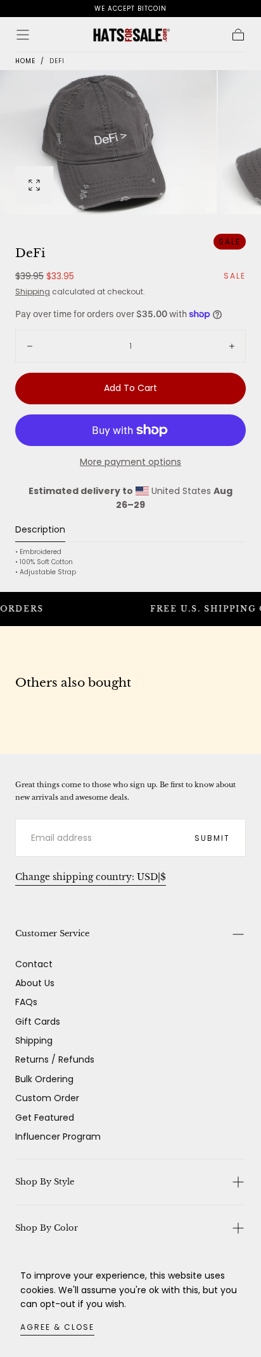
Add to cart (130, 388)
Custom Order (47, 1098)
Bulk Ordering (44, 1079)
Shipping (32, 291)
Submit (212, 838)
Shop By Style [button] (44, 1181)
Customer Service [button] (52, 933)
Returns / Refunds (54, 1059)
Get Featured (44, 1117)
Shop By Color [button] (46, 1228)
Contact (34, 964)
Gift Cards (37, 1021)
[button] (22, 34)
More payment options (130, 461)
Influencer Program (58, 1136)
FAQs (26, 1002)
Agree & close (57, 1327)
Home (25, 61)
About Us (34, 983)
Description (40, 530)
